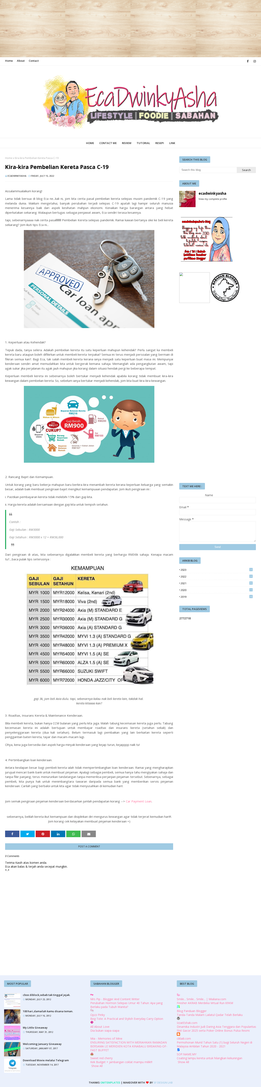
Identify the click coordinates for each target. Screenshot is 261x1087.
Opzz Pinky (97, 1015)
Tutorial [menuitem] (143, 143)
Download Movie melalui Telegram (46, 1060)
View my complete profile (213, 198)
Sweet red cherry (101, 1058)
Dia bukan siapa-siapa (104, 1030)
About (21, 61)
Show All (97, 1066)
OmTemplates (110, 1082)
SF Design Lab (163, 1082)
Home (9, 61)
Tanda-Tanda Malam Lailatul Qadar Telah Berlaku (210, 1015)
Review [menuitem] (126, 143)
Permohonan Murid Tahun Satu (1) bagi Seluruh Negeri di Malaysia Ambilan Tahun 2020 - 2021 (214, 1044)
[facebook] (248, 61)
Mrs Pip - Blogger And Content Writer (114, 999)
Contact (34, 61)
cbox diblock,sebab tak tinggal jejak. (46, 995)
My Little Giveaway (35, 1027)
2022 (216, 576)
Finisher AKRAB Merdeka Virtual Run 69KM (205, 1003)
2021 (216, 583)
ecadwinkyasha (17, 175)
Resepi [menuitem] (159, 143)
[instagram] (254, 61)
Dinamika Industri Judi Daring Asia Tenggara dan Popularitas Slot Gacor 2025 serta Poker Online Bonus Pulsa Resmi (216, 1028)
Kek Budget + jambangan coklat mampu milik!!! (121, 1062)
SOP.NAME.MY (186, 1054)
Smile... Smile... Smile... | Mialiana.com (201, 999)
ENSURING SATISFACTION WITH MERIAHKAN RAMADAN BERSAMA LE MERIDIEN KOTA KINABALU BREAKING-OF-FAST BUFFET (128, 1046)
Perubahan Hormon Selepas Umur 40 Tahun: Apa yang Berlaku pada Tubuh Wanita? (126, 1005)
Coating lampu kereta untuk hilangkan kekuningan (209, 1058)
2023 (216, 570)
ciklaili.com (184, 1038)
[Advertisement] (122, 28)
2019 (216, 597)
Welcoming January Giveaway (42, 1044)
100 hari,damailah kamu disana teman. (48, 1011)
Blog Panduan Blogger (192, 1011)
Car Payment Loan (139, 801)
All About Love (99, 1027)
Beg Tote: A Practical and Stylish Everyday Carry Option (126, 1019)
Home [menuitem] (90, 143)
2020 (216, 590)
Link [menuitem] (172, 143)
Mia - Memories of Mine (106, 1038)
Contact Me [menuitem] (108, 143)
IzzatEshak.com (187, 1023)
